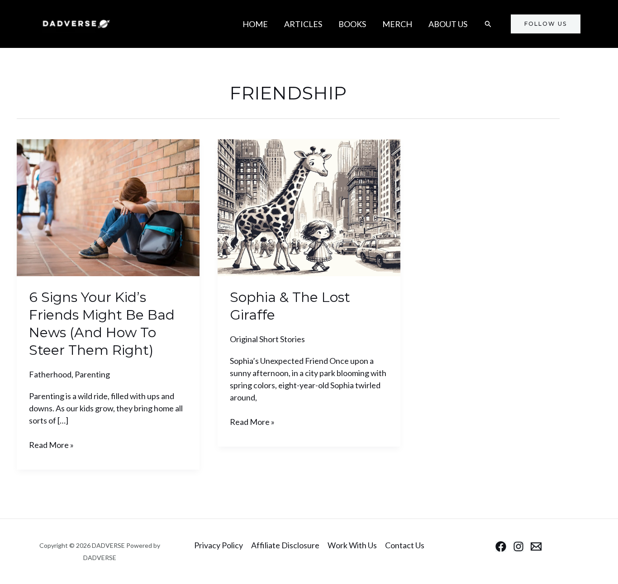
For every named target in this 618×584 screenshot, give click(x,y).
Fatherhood (50, 374)
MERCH (397, 24)
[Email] (536, 546)
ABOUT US (447, 24)
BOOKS (352, 24)
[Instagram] (518, 546)
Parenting (92, 374)
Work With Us (352, 545)
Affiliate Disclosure (285, 545)
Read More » (51, 444)
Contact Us (404, 545)
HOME (255, 24)
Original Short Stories (267, 339)
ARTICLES (303, 24)
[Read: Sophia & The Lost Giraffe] (309, 207)
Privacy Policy (218, 545)
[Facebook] (500, 546)
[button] (488, 24)
